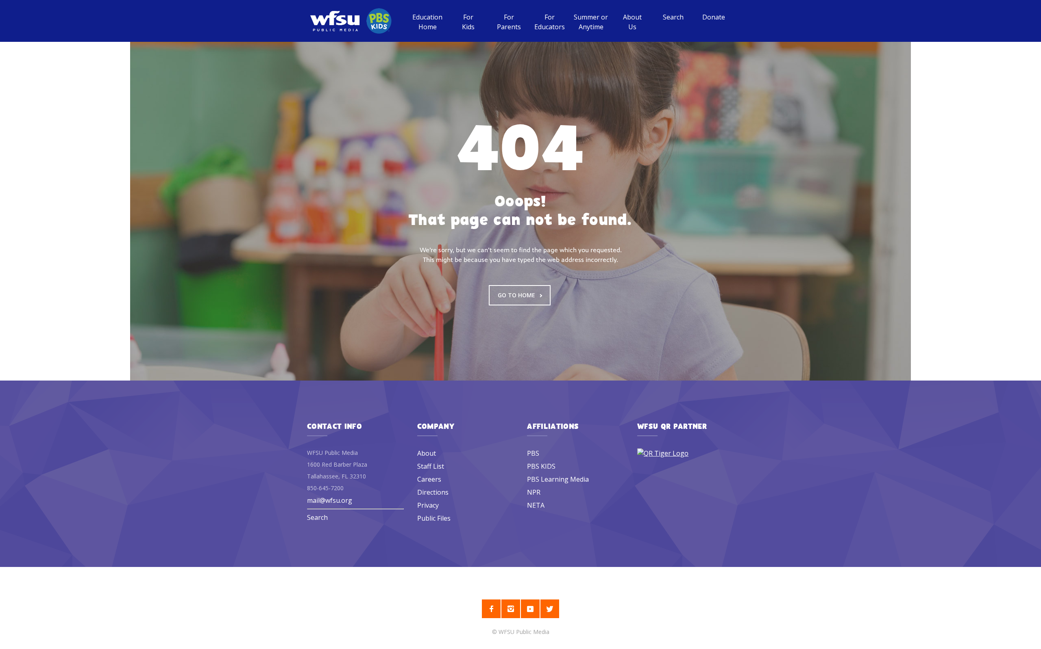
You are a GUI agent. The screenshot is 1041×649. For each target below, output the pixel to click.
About (426, 453)
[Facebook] (491, 608)
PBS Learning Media (558, 479)
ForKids (468, 22)
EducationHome (427, 22)
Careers (429, 479)
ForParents (509, 22)
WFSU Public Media (524, 632)
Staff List (430, 466)
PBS (533, 453)
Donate (713, 17)
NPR (533, 492)
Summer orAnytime (591, 22)
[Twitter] (549, 608)
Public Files (434, 518)
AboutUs (632, 22)
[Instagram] (510, 608)
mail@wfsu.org (329, 500)
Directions (433, 492)
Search (673, 17)
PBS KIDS (541, 466)
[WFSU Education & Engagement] (350, 21)
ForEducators (549, 22)
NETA (535, 505)
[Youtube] (530, 608)
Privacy (428, 505)
